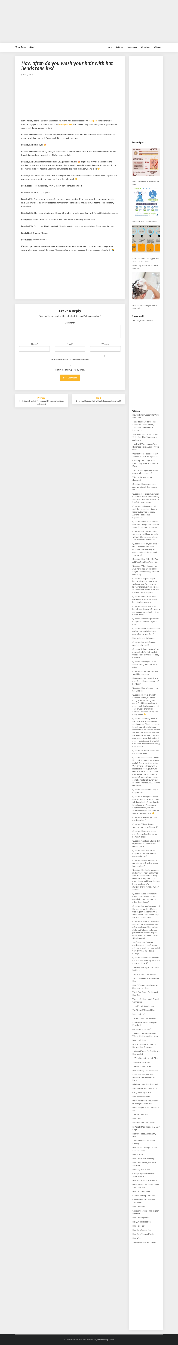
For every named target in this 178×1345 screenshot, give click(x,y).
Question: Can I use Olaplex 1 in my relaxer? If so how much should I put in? (146, 844)
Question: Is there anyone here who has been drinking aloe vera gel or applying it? (146, 960)
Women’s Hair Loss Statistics (144, 221)
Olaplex (157, 47)
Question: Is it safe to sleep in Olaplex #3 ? (145, 790)
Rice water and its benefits (143, 638)
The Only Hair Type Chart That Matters (145, 968)
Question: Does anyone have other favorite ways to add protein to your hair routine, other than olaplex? (144, 897)
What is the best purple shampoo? (142, 478)
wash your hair (65, 124)
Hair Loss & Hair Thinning (143, 1158)
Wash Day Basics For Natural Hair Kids (145, 266)
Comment (70, 322)
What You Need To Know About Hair (145, 182)
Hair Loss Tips (138, 1206)
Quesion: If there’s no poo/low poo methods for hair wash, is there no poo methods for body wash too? (145, 653)
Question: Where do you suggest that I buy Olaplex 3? (145, 825)
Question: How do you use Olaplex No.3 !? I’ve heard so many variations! (144, 853)
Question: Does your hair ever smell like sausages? (145, 672)
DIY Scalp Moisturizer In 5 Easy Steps (146, 1128)
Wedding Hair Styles (141, 1169)
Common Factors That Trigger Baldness (145, 1212)
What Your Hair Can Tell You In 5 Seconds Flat (145, 1186)
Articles (119, 47)
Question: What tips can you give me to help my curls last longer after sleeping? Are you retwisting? (145, 570)
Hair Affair (137, 1238)
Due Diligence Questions (143, 320)
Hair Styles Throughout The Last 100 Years (144, 1148)
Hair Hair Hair (138, 1226)
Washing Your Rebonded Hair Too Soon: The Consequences (145, 455)
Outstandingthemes (105, 1340)
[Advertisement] (89, 21)
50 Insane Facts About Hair (144, 1242)
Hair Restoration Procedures (145, 1180)
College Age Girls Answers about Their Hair (143, 1174)
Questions (145, 47)
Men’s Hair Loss (139, 1040)
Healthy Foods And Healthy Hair (144, 1135)
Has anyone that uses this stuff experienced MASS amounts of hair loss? (145, 681)
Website (105, 344)
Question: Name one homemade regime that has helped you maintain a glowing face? (146, 631)
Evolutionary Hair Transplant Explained (145, 1023)
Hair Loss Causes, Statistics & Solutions (145, 1163)
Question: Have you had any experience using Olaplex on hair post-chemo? (144, 834)
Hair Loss (136, 1118)
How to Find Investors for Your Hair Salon (145, 416)
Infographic (132, 47)
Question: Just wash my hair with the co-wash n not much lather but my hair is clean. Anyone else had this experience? (144, 512)
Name (34, 344)
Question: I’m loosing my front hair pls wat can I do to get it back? (145, 621)
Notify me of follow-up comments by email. (70, 359)
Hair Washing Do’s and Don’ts (145, 1070)
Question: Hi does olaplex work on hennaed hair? (145, 751)
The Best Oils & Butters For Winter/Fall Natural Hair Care (145, 1034)
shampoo (93, 120)
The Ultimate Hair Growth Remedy (143, 1142)
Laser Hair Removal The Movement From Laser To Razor (143, 1077)
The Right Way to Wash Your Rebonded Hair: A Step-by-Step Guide (145, 447)
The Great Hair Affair (141, 1066)
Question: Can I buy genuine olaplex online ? (144, 818)
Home (109, 47)
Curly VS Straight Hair (142, 1092)
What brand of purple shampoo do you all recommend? (145, 471)
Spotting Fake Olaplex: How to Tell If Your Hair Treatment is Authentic (145, 437)
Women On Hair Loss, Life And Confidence (145, 1000)
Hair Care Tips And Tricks (143, 1234)
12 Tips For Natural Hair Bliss (145, 1058)
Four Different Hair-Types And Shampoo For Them (145, 259)
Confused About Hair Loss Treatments (143, 1201)
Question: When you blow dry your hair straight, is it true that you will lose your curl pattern (146, 524)
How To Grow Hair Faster (143, 1122)
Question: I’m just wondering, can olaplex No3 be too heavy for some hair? (145, 863)
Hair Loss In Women (141, 1191)
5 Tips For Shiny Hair (141, 1062)
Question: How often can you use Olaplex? (145, 689)
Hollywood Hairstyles (141, 1222)
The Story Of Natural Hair (143, 1010)
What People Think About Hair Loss (145, 1108)
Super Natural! (138, 1014)
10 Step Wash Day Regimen (144, 1018)
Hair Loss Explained (140, 1217)
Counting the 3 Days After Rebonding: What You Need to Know (145, 463)
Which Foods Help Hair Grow (144, 1088)
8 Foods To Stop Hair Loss (143, 1195)
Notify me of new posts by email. (70, 369)
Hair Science (137, 1154)
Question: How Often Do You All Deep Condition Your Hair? (145, 560)
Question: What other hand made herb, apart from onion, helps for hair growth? (144, 599)
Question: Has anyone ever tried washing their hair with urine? (144, 664)
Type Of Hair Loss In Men (143, 1006)
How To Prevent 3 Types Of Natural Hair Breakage (144, 1045)
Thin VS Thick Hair (140, 1114)
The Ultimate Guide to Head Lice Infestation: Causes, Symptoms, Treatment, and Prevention (144, 426)
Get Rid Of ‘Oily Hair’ (141, 1029)
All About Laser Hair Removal (145, 1084)
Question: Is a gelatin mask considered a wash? (144, 643)
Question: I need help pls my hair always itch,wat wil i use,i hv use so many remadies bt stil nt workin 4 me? (146, 610)
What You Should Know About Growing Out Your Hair (145, 1102)
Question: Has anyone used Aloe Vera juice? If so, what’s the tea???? (144, 487)
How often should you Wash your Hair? (144, 306)
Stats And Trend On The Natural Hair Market (146, 1052)
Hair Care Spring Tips (141, 1230)
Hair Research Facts (141, 1096)
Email (70, 344)
